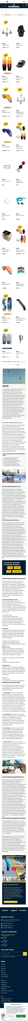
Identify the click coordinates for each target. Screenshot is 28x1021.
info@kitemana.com (8, 925)
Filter (8, 14)
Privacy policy (4, 974)
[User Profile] (23, 5)
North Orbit (7, 692)
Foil (9, 571)
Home (2, 10)
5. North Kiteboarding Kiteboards (11, 464)
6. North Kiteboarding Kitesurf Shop (12, 465)
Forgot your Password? (7, 990)
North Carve (7, 741)
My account (4, 992)
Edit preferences (11, 1016)
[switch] (3, 1019)
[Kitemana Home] (14, 5)
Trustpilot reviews (5, 941)
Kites (10, 567)
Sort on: (21, 14)
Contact (3, 964)
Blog (2, 996)
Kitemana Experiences (6, 998)
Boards (17, 567)
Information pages (6, 1000)
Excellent (12, 934)
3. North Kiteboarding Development (12, 461)
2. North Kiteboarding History (10, 459)
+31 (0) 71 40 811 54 (7, 923)
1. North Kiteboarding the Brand (10, 457)
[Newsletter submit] (25, 954)
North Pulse (7, 714)
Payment (3, 968)
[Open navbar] (2, 5)
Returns (3, 970)
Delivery (3, 966)
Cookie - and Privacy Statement (16, 1019)
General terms (4, 976)
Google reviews (5, 945)
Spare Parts (17, 571)
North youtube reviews (10, 901)
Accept (21, 1016)
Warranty (3, 972)
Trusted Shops (5, 938)
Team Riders (4, 982)
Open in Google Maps (8, 921)
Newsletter (3, 988)
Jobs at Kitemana (5, 986)
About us (3, 980)
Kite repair (3, 984)
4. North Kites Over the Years (10, 462)
